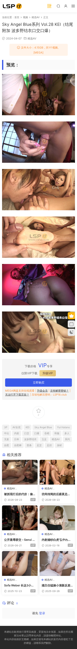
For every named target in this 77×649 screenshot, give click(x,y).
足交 (39, 445)
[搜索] (58, 6)
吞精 (46, 433)
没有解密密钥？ (59, 390)
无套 (6, 439)
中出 (6, 433)
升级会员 (42, 390)
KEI (27, 427)
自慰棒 (18, 445)
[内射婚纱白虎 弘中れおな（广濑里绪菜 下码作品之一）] (57, 517)
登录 (42, 613)
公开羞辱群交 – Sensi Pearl (19, 540)
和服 (56, 433)
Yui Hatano (63, 427)
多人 (66, 433)
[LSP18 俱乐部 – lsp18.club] (12, 6)
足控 (49, 445)
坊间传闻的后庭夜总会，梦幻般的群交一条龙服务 (56, 494)
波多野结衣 (30, 439)
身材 (59, 445)
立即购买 (38, 382)
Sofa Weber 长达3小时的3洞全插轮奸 (19, 585)
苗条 (29, 445)
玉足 (44, 439)
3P (5, 427)
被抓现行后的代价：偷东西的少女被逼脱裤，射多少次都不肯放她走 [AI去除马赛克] (18, 494)
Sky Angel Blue (43, 427)
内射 (16, 433)
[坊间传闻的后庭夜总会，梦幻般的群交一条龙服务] (57, 472)
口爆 (36, 433)
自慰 (6, 445)
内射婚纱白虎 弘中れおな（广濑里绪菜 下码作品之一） (56, 540)
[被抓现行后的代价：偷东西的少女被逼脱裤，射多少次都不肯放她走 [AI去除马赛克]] (20, 472)
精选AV (32, 38)
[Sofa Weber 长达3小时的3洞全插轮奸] (20, 563)
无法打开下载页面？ (17, 394)
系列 (67, 439)
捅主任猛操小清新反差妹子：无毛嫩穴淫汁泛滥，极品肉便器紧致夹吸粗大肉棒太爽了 (56, 585)
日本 (16, 439)
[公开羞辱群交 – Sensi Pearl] (20, 517)
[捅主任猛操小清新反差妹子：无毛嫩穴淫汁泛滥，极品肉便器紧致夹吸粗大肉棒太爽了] (57, 563)
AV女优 (17, 427)
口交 (26, 433)
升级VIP (48, 373)
